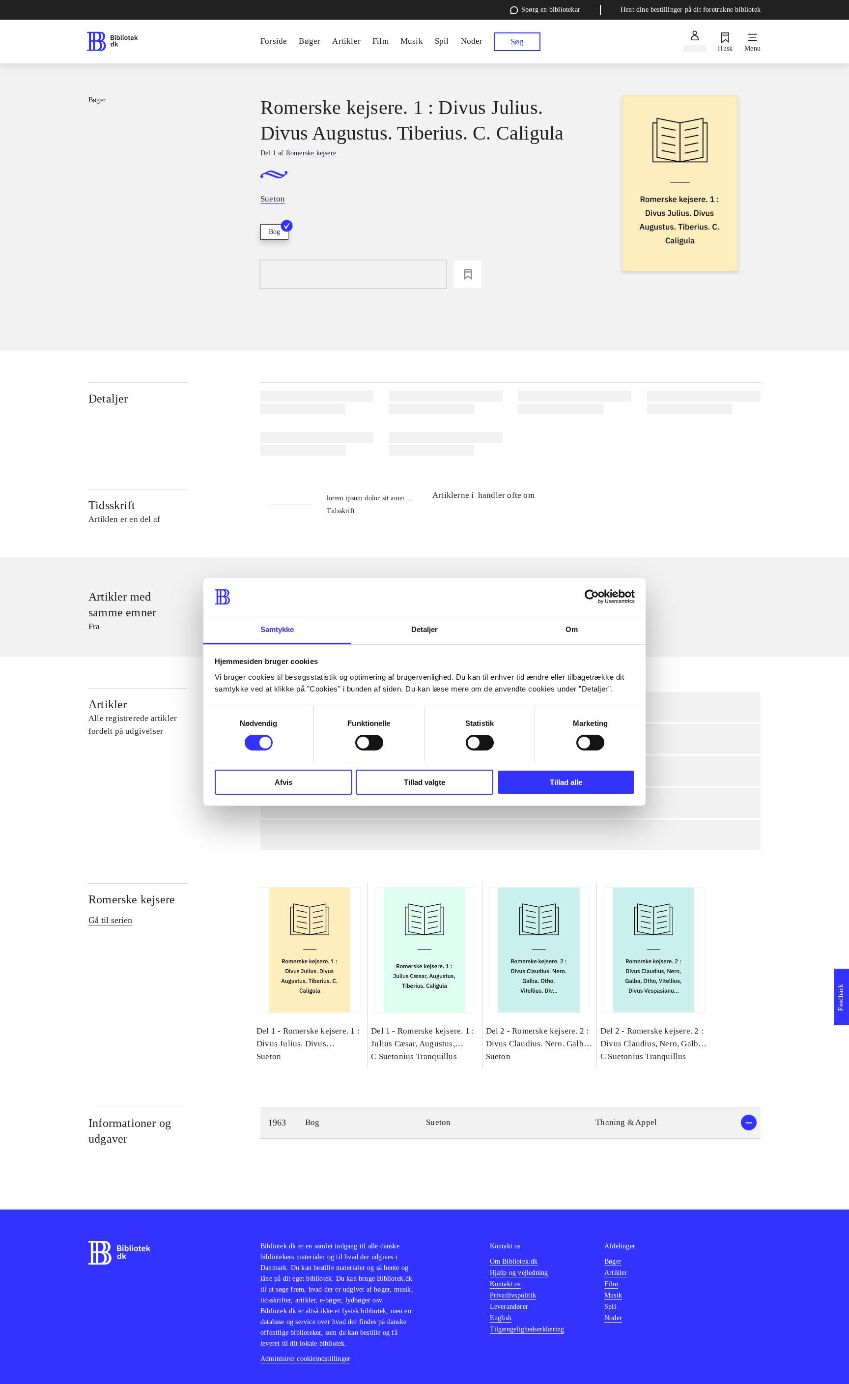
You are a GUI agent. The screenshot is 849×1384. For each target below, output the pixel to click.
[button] (510, 1123)
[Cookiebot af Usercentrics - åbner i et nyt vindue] (592, 596)
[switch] (369, 742)
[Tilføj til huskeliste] (467, 274)
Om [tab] (572, 629)
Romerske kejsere (131, 899)
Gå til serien (110, 920)
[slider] (680, 184)
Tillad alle (566, 782)
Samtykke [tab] (277, 629)
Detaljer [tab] (424, 629)
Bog (274, 231)
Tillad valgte (424, 782)
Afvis (283, 782)
